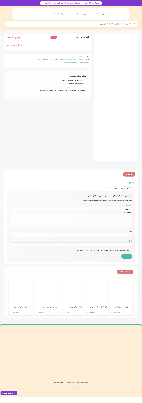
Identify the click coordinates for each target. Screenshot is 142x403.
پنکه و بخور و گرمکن (65, 59)
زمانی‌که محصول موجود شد (76, 83)
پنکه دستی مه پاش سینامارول (22, 307)
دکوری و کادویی (53, 59)
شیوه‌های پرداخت (43, 347)
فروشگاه (70, 351)
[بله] (83, 369)
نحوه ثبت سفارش (42, 351)
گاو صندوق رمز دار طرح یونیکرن (123, 307)
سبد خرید (69, 356)
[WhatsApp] (92, 369)
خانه (134, 24)
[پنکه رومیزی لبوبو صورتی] (46, 280)
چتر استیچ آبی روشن (76, 307)
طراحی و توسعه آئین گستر (71, 388)
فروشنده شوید (43, 356)
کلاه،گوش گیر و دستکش (117, 24)
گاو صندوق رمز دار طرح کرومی (98, 307)
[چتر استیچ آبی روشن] (71, 280)
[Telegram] (87, 369)
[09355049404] (114, 369)
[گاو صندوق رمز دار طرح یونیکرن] (121, 280)
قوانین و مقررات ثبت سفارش (39, 361)
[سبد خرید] (38, 14)
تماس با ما (69, 361)
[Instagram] (96, 369)
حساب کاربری (24, 12)
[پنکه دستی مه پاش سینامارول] (21, 280)
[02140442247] (133, 369)
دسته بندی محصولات (66, 342)
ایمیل (130, 241)
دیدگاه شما (128, 212)
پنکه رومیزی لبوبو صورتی (50, 307)
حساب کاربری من (67, 347)
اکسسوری (128, 24)
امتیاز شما (129, 205)
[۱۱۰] (14, 347)
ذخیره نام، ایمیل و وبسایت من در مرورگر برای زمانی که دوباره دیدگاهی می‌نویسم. (103, 250)
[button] (42, 14)
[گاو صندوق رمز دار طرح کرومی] (96, 280)
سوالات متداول (43, 342)
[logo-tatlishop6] (118, 14)
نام (131, 231)
